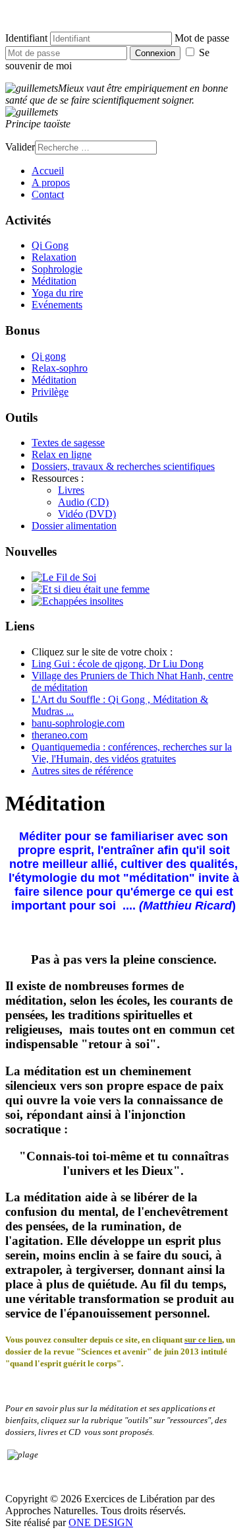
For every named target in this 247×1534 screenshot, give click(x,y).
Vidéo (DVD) (87, 513)
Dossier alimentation (74, 525)
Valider (20, 146)
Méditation (54, 280)
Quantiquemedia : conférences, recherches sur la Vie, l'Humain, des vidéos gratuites (132, 752)
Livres (71, 490)
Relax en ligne (62, 454)
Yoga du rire (57, 292)
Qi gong (49, 356)
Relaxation (54, 257)
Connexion (155, 53)
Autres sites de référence (82, 770)
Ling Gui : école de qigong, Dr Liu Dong (118, 663)
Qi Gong (50, 245)
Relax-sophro (60, 368)
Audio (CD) (83, 502)
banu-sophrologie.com (78, 723)
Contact (48, 194)
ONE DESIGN (101, 1522)
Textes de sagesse (68, 442)
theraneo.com (60, 735)
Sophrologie (57, 269)
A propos (51, 182)
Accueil (48, 170)
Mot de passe (202, 38)
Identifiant (26, 38)
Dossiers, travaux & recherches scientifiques (123, 466)
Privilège (50, 391)
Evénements (57, 304)
